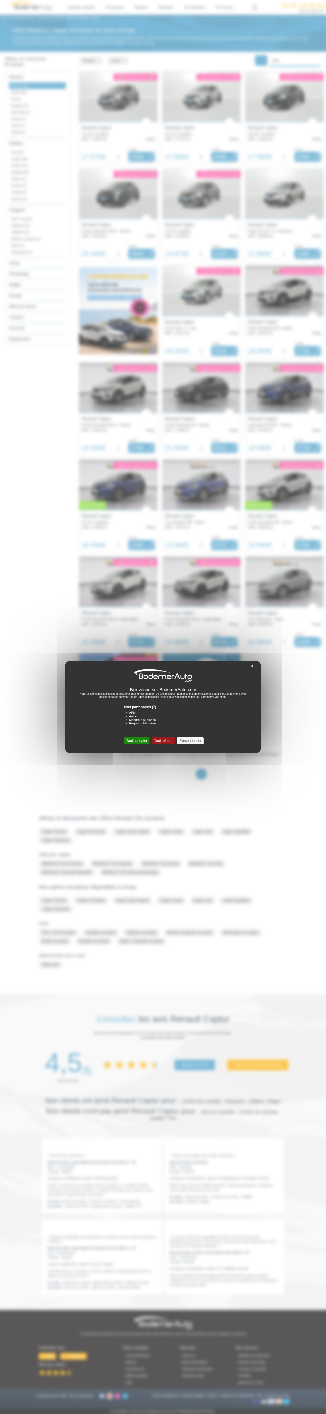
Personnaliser (190, 741)
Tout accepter (136, 741)
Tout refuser (163, 741)
